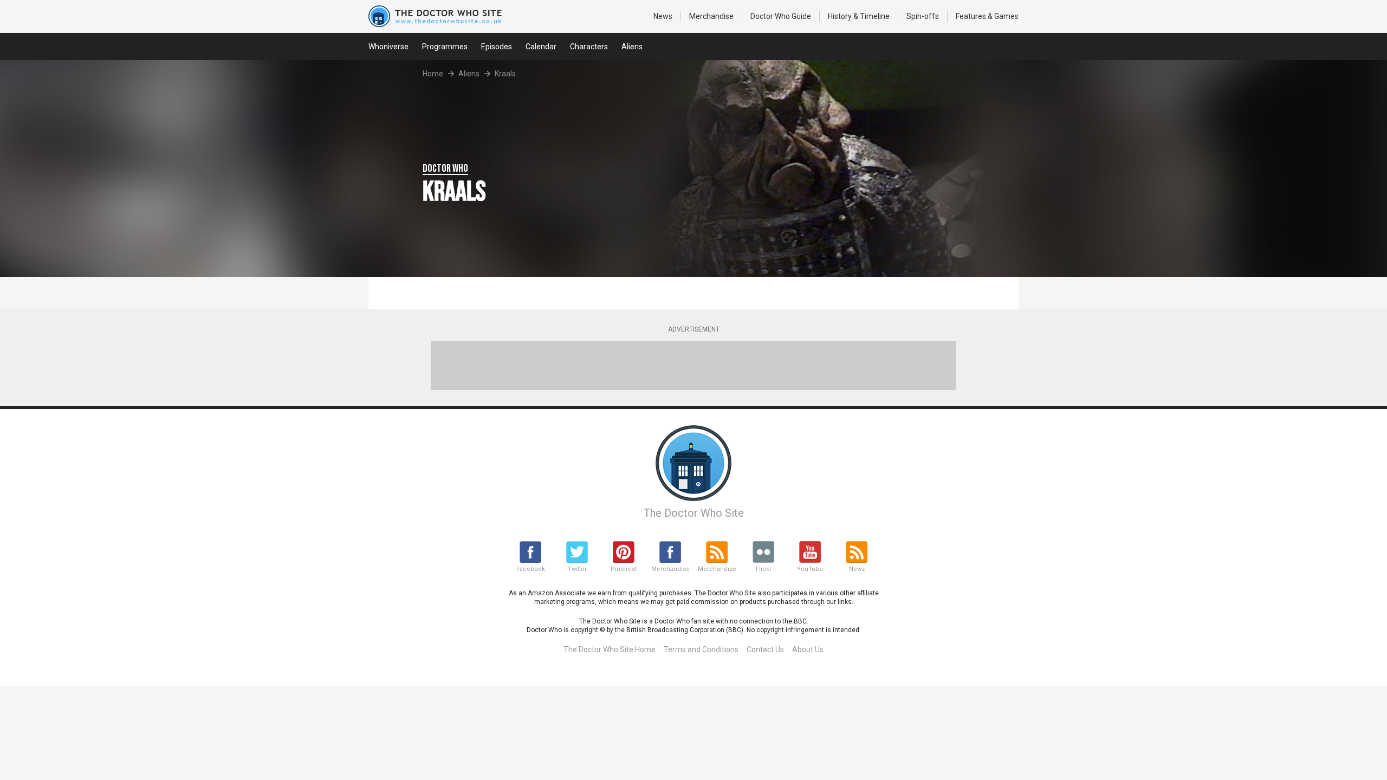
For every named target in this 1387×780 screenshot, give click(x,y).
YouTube (810, 569)
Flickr (764, 569)
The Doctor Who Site (694, 512)
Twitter (577, 569)
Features (987, 16)
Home (433, 73)
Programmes (445, 46)
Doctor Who (780, 16)
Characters (589, 46)
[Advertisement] (693, 365)
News (662, 16)
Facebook (530, 569)
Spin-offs (922, 16)
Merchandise (711, 16)
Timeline (859, 16)
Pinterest (624, 569)
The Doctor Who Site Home (609, 649)
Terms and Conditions (701, 649)
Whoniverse (388, 46)
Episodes (496, 46)
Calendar (541, 46)
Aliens (632, 46)
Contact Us (765, 649)
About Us (808, 649)
